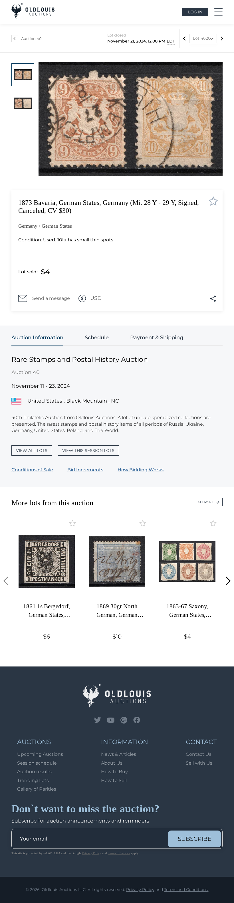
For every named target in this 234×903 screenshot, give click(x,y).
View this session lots (88, 450)
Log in (195, 12)
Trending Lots (33, 780)
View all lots (31, 450)
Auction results (34, 771)
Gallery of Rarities (36, 789)
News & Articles (118, 754)
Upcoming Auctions (40, 754)
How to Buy (114, 771)
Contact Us (198, 754)
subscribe (194, 838)
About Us (111, 763)
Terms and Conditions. (186, 889)
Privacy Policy (91, 853)
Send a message (51, 298)
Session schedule (37, 763)
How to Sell (114, 780)
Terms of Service (119, 853)
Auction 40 (31, 38)
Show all (206, 502)
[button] (7, 581)
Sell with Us (199, 763)
